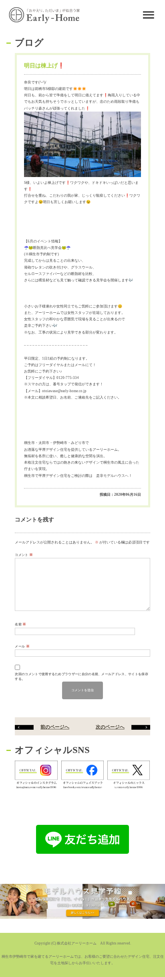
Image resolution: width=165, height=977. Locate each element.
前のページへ (54, 727)
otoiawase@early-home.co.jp (64, 391)
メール (22, 646)
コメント (24, 555)
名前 (20, 624)
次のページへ (110, 727)
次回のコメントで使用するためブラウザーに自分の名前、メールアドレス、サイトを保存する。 (81, 676)
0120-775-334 (67, 378)
